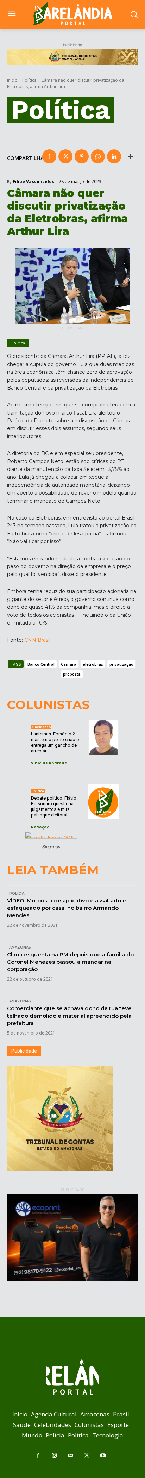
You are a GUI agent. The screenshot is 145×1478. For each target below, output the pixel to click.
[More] (130, 156)
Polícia (16, 893)
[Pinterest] (82, 156)
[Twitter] (65, 156)
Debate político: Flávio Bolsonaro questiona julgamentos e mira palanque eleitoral (53, 806)
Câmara (68, 664)
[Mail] (70, 1455)
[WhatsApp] (98, 156)
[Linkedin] (114, 156)
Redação (40, 827)
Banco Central (41, 664)
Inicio (12, 80)
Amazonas (20, 947)
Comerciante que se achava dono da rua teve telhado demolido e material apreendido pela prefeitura (69, 1015)
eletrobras (93, 664)
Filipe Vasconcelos (33, 182)
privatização (121, 664)
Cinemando (41, 727)
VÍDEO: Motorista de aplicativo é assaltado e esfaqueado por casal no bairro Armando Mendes (66, 908)
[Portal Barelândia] (72, 13)
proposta (72, 674)
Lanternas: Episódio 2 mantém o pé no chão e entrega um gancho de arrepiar (55, 742)
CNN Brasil (37, 640)
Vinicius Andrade (49, 762)
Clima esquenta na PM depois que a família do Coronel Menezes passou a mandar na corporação (70, 962)
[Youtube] (102, 1455)
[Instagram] (54, 1455)
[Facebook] (49, 156)
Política (29, 80)
